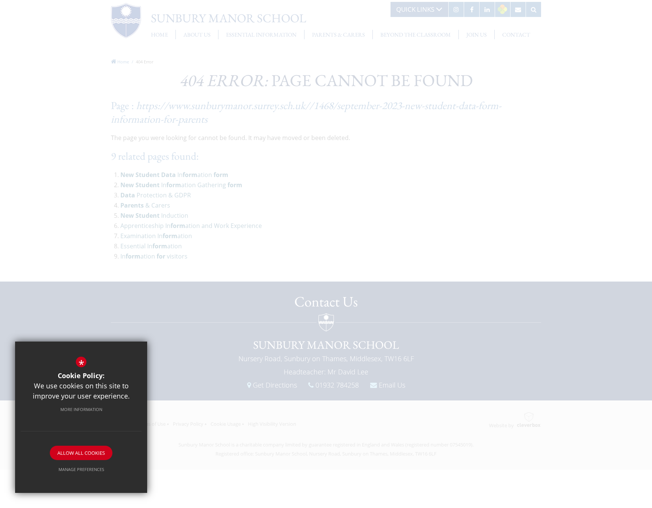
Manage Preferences (81, 469)
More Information (81, 409)
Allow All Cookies (81, 453)
